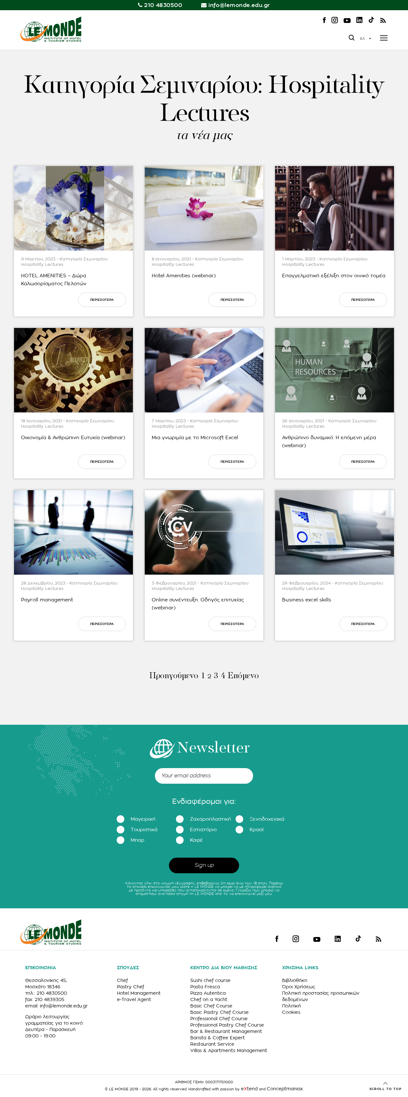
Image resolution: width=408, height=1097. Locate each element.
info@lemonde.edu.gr (239, 5)
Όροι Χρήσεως (298, 986)
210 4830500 (163, 5)
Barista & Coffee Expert (217, 1037)
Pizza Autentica (208, 993)
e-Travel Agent (134, 999)
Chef (122, 980)
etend (249, 1088)
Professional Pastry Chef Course (227, 1025)
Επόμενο (243, 676)
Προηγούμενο (173, 676)
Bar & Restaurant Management (226, 1031)
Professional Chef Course (219, 1018)
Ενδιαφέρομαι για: (204, 801)
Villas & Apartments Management (228, 1050)
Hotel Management (139, 993)
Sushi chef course (210, 980)
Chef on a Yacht (208, 999)
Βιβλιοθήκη (294, 980)
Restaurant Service (212, 1044)
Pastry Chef (130, 986)
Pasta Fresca (205, 986)
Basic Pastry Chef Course (219, 1012)
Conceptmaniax (285, 1088)
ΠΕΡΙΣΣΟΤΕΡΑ (102, 299)
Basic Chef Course (211, 1006)
